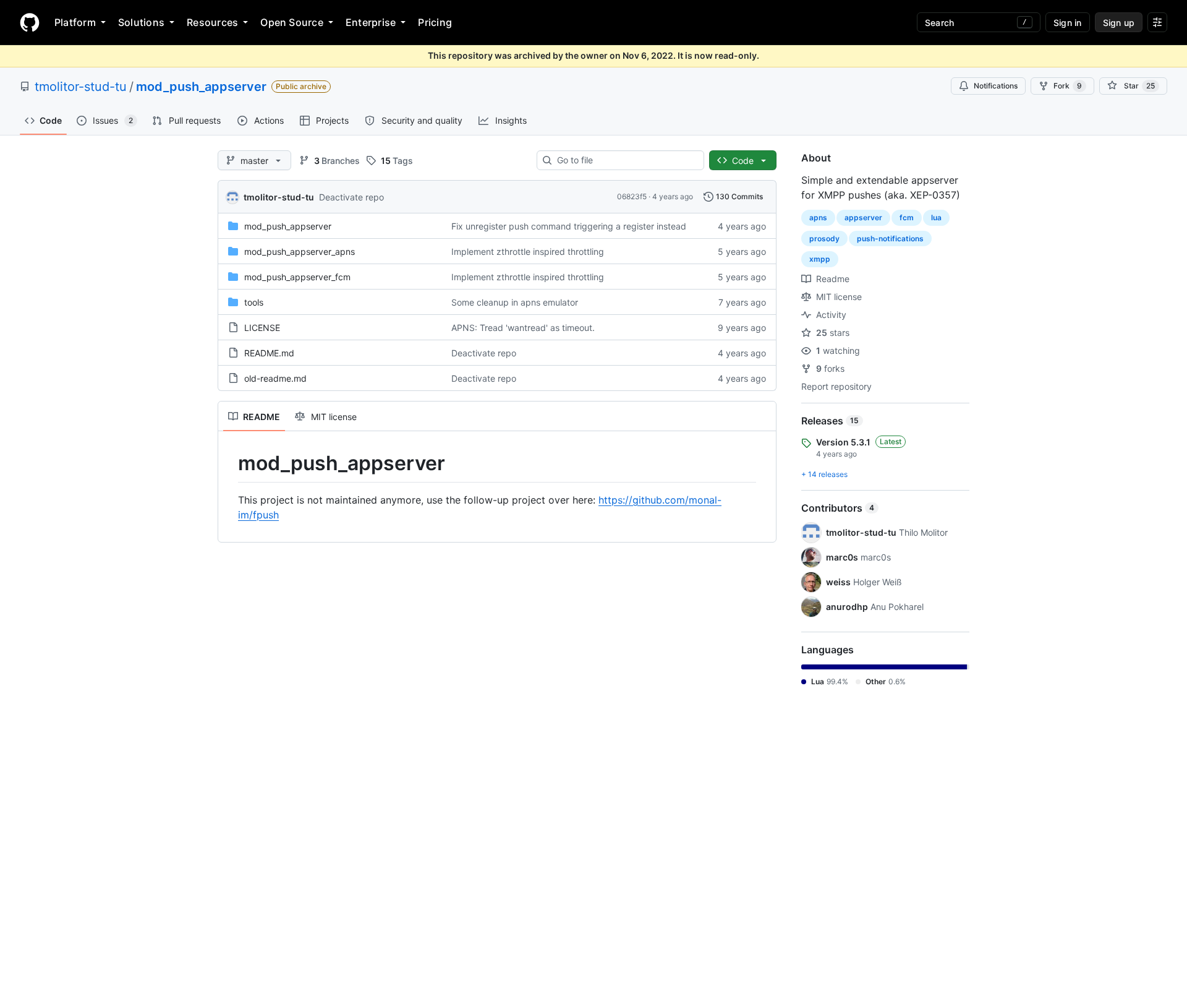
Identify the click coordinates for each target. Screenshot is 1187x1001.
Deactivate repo (351, 197)
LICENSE (262, 327)
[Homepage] (30, 22)
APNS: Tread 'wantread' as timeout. (523, 327)
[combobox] (625, 160)
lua (936, 217)
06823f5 (632, 196)
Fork (1067, 85)
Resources (212, 22)
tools (253, 302)
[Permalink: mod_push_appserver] (229, 463)
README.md (269, 353)
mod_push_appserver (201, 86)
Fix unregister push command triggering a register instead (568, 226)
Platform (75, 22)
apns (818, 217)
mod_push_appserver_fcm (297, 277)
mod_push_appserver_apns (299, 251)
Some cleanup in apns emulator (514, 302)
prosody (824, 238)
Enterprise (371, 22)
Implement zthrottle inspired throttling (527, 251)
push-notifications (890, 238)
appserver (863, 217)
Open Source (291, 22)
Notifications (996, 85)
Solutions (141, 22)
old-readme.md (275, 378)
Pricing (435, 22)
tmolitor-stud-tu (81, 86)
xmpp (819, 259)
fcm (907, 217)
